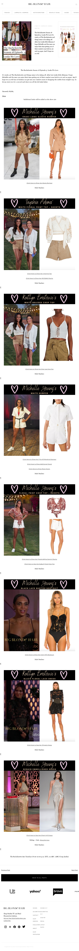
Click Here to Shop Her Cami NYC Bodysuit (39, 655)
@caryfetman (44, 840)
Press (42, 921)
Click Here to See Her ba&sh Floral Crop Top (39, 564)
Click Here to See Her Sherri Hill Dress (39, 835)
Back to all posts (39, 878)
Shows (66, 12)
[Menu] (2, 4)
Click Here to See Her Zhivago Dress (39, 745)
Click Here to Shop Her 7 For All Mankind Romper (39, 459)
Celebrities (36, 911)
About (35, 928)
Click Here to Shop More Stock (39, 469)
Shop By (42, 917)
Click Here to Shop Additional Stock (39, 464)
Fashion (7, 12)
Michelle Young (54, 12)
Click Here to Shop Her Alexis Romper (39, 183)
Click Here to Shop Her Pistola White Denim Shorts (39, 559)
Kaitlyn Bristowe (38, 12)
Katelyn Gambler (22, 946)
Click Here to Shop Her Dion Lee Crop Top (39, 369)
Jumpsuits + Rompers (21, 12)
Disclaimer (36, 924)
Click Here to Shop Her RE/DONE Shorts (39, 278)
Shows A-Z (43, 908)
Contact (35, 915)
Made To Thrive (30, 946)
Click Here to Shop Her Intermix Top (39, 273)
